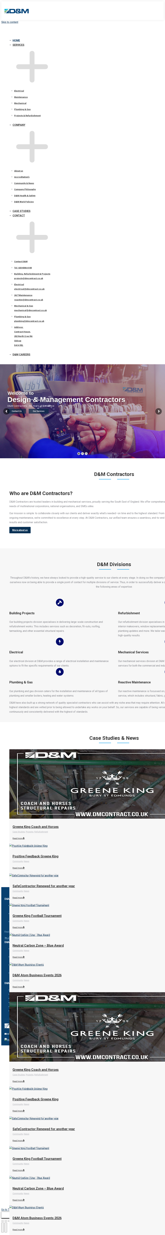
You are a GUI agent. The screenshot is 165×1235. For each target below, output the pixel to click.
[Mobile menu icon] (159, 11)
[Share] (6, 1221)
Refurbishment (41, 832)
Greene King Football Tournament (37, 916)
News (26, 861)
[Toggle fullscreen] (9, 1221)
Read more (18, 838)
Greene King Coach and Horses (36, 827)
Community (18, 861)
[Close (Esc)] (2, 1221)
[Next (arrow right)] (6, 1227)
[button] (29, 35)
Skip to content (9, 22)
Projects (29, 832)
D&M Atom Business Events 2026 (37, 975)
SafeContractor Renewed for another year (44, 1129)
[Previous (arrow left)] (2, 1227)
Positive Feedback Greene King (35, 856)
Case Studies (19, 832)
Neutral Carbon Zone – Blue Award (38, 945)
